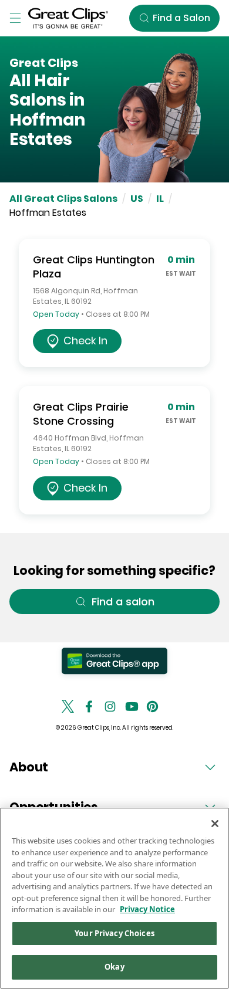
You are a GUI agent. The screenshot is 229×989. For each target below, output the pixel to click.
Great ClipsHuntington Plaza (93, 266)
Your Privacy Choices (114, 933)
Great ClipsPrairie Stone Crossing (81, 413)
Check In (85, 340)
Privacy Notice (147, 909)
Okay (114, 966)
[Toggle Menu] (15, 18)
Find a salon (123, 601)
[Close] (215, 823)
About (28, 766)
